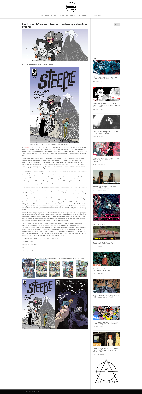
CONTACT (97, 16)
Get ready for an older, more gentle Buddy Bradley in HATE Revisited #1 (105, 323)
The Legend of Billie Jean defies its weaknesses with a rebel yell (105, 243)
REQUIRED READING (73, 16)
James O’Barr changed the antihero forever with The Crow (105, 132)
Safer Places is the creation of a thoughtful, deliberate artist (104, 269)
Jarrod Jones (27, 147)
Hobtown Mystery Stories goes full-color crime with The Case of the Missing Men (105, 350)
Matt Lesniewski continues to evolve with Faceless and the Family (106, 296)
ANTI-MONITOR (46, 16)
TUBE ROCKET (87, 16)
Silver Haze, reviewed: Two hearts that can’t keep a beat (105, 187)
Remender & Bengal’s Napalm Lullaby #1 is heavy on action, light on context (106, 159)
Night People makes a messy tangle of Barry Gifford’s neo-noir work (105, 77)
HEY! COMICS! (59, 16)
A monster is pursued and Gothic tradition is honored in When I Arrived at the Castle (106, 105)
